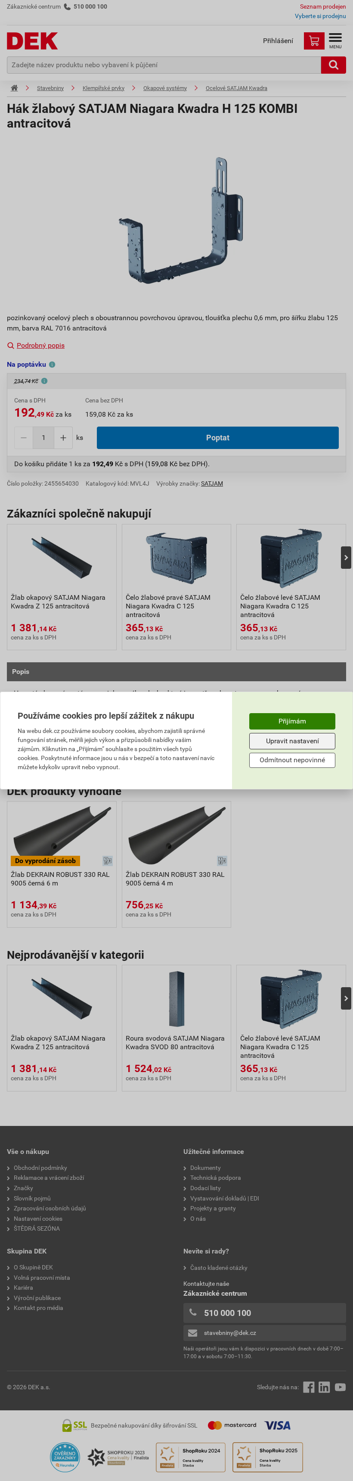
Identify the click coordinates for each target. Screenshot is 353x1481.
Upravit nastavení (292, 741)
